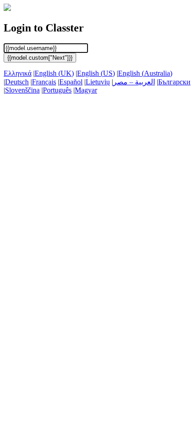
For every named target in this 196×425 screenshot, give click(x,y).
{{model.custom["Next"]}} (39, 57)
